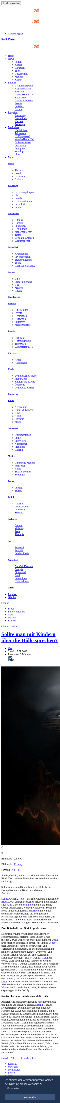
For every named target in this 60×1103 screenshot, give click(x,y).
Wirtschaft (20, 67)
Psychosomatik (22, 256)
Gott (17, 284)
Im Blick (19, 106)
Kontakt (12, 1063)
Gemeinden (21, 315)
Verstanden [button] (30, 1097)
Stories (18, 490)
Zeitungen (20, 474)
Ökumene (20, 384)
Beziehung (20, 115)
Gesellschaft (21, 73)
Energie (19, 569)
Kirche (18, 64)
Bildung (19, 220)
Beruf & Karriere (24, 566)
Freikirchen (21, 378)
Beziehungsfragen (24, 192)
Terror (18, 234)
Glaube (18, 109)
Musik (18, 421)
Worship (19, 151)
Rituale (18, 290)
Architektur (21, 407)
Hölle (21, 898)
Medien (19, 76)
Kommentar (14, 394)
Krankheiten (21, 253)
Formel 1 (19, 547)
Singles (18, 207)
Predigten (20, 148)
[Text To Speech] (11, 659)
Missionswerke (22, 324)
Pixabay (18, 864)
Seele (17, 531)
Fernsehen (20, 465)
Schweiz (19, 512)
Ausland (19, 503)
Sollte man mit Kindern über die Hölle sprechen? (29, 637)
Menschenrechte (23, 231)
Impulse (12, 82)
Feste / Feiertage (23, 281)
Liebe (4, 981)
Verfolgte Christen (24, 237)
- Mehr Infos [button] (12, 1088)
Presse (11, 1072)
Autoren (19, 179)
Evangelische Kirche (25, 375)
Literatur (19, 418)
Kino (17, 413)
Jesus (55, 939)
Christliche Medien (25, 462)
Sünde (4, 898)
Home (11, 55)
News (11, 58)
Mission (19, 287)
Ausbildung (21, 362)
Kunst (18, 415)
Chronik (19, 222)
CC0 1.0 (15, 869)
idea (10, 648)
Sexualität (20, 204)
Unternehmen (22, 581)
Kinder (30, 904)
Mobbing (19, 528)
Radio (18, 468)
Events (18, 312)
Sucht (18, 262)
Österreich (20, 509)
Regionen (20, 176)
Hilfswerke (20, 318)
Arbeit (18, 359)
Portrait (18, 487)
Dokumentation (23, 142)
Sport (17, 70)
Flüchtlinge (20, 225)
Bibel (17, 278)
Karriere (19, 121)
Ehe (17, 195)
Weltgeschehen (22, 240)
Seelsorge (20, 124)
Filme (18, 154)
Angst (10, 904)
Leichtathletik (22, 553)
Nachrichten (21, 130)
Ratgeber (13, 112)
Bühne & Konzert (24, 410)
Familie (18, 198)
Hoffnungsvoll (22, 136)
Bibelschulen (21, 309)
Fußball (19, 550)
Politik (18, 61)
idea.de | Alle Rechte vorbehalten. (19, 1058)
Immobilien (21, 578)
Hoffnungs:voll (23, 88)
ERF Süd (19, 91)
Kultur (18, 79)
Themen (19, 170)
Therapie (19, 534)
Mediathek (13, 127)
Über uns (13, 1066)
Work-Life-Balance (25, 265)
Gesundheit (21, 118)
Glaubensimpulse (24, 85)
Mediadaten (14, 1069)
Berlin (39, 1004)
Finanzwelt (20, 572)
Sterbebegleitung (23, 259)
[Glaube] (21, 50)
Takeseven (20, 97)
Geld (17, 575)
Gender (18, 525)
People (18, 103)
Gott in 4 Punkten (24, 100)
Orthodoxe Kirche (24, 387)
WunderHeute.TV (24, 94)
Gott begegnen (16, 33)
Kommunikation (23, 201)
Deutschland (21, 506)
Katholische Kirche (25, 381)
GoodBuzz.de (14, 297)
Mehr (11, 157)
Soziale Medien (23, 471)
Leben (52, 942)
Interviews (20, 145)
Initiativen (20, 321)
